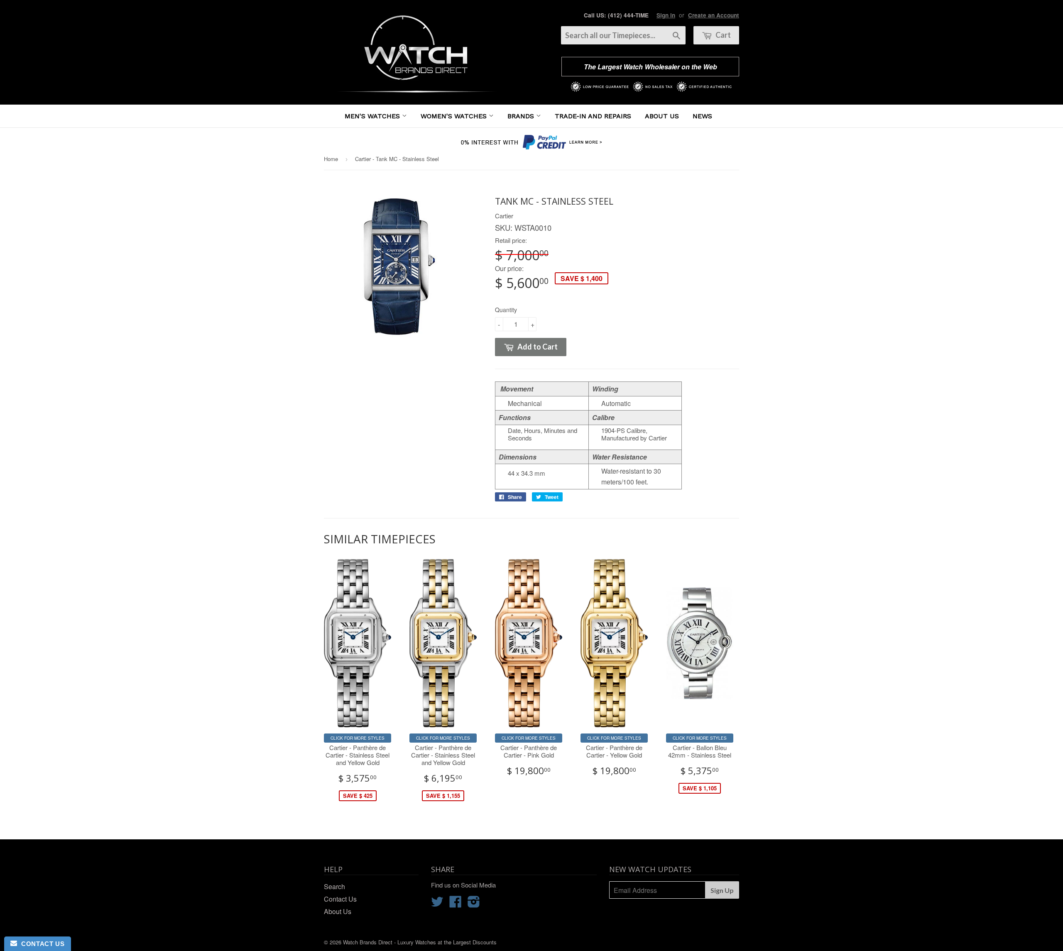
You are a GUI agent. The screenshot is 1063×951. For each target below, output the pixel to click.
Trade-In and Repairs (593, 116)
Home (331, 159)
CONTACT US (40, 943)
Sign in (665, 15)
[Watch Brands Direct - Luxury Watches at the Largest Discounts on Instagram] (474, 904)
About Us (662, 116)
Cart (722, 34)
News (702, 116)
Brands (521, 116)
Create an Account (713, 15)
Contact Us (340, 899)
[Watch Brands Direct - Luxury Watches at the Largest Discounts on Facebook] (455, 904)
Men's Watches (373, 116)
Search (334, 886)
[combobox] (623, 35)
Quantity (506, 310)
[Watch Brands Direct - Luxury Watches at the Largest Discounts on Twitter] (437, 904)
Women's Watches (455, 116)
